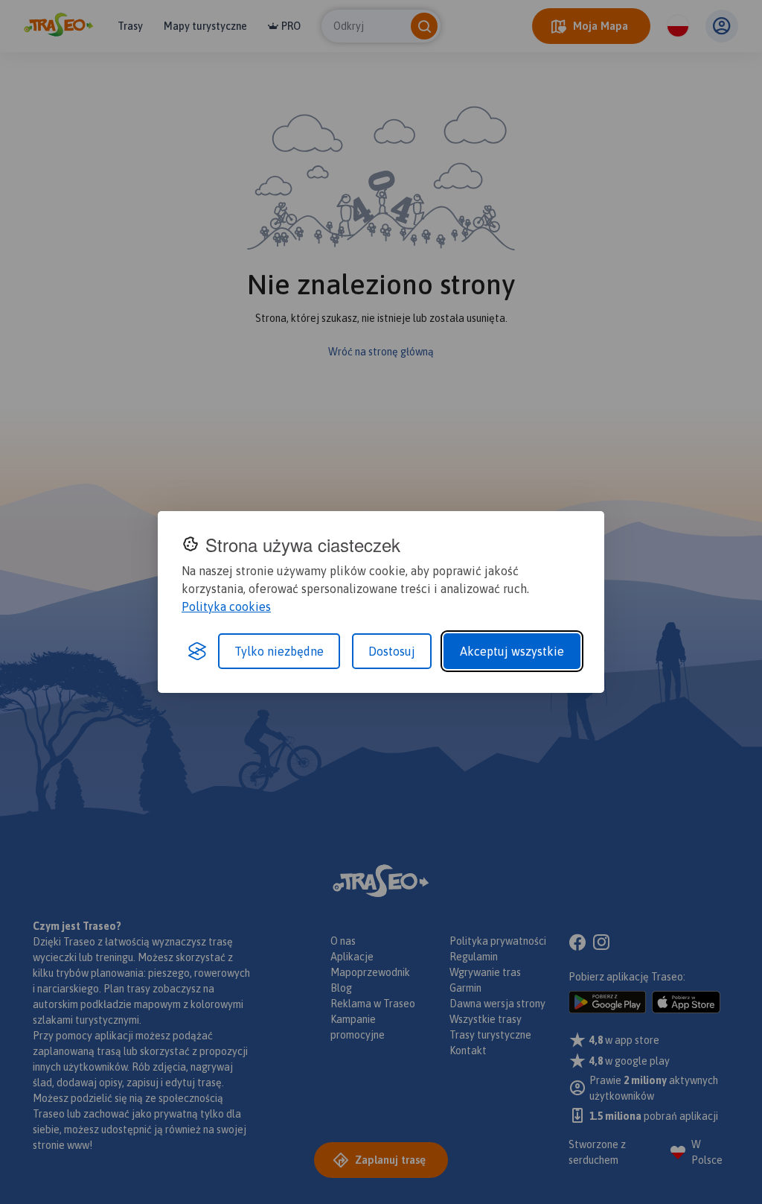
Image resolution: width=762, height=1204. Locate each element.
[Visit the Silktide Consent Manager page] (197, 651)
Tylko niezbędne (279, 651)
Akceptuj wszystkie (512, 651)
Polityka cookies (226, 606)
